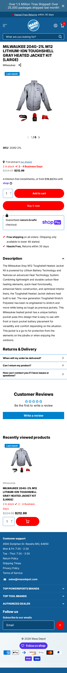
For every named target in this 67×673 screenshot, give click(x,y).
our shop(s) (26, 162)
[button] (11, 190)
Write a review (33, 415)
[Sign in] (55, 25)
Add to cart (39, 193)
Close (63, 6)
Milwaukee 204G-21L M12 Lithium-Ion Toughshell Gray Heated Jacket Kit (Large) (20, 494)
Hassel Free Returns (25, 14)
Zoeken (60, 36)
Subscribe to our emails (17, 617)
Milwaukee (9, 65)
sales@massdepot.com (23, 579)
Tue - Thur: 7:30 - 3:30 (16, 553)
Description (12, 258)
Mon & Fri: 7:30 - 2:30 (16, 548)
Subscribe (60, 625)
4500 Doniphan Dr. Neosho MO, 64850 (26, 543)
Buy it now (33, 205)
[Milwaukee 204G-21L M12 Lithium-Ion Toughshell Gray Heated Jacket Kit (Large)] (21, 460)
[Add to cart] (27, 521)
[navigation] (39, 137)
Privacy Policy (11, 568)
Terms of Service (13, 572)
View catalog (5, 25)
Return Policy (10, 558)
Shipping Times (12, 563)
